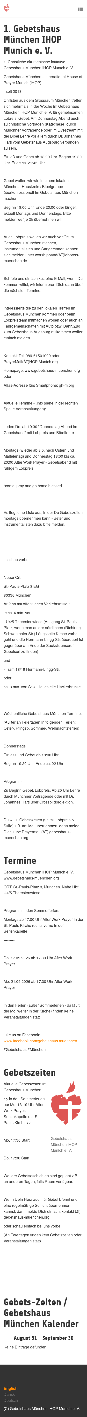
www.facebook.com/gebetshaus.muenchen (40, 1041)
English (11, 1388)
